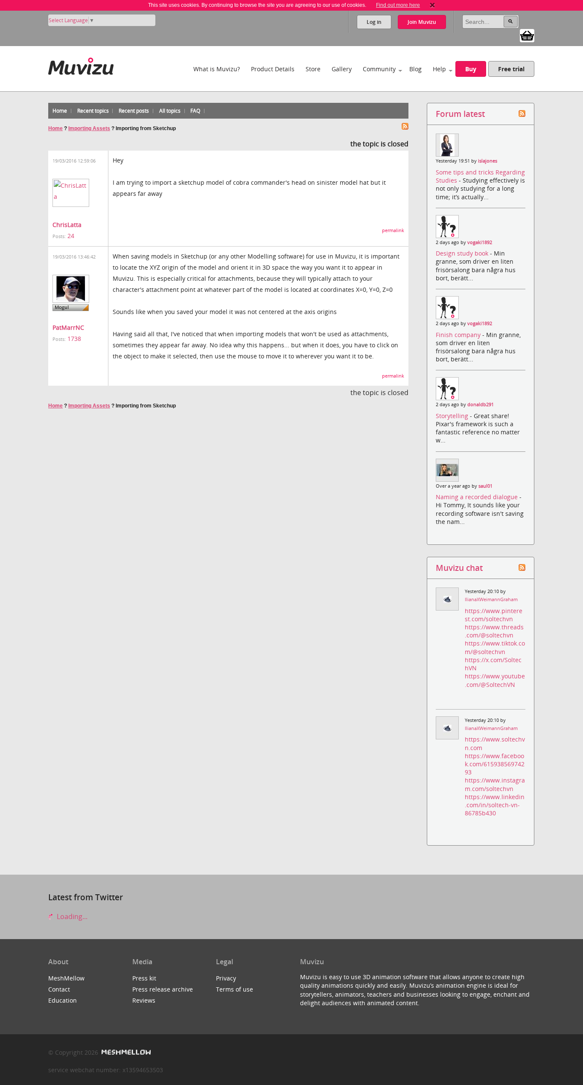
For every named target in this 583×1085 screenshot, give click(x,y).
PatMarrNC (68, 327)
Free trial (511, 69)
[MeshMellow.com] (125, 1052)
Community (379, 69)
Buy (470, 69)
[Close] (432, 5)
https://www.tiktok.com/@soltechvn (495, 647)
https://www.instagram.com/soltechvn (495, 784)
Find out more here (398, 5)
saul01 (485, 486)
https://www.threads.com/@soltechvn (494, 631)
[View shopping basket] (527, 35)
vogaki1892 (479, 242)
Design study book (463, 253)
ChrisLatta (67, 225)
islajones (487, 161)
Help (439, 69)
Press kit (144, 978)
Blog (415, 69)
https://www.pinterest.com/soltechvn (493, 615)
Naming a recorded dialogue (477, 497)
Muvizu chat (459, 567)
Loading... (71, 916)
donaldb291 (480, 404)
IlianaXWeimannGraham (491, 599)
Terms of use (234, 989)
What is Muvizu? (216, 69)
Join (422, 22)
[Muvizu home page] (81, 64)
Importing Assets (89, 128)
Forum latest (460, 113)
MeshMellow (66, 978)
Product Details (272, 69)
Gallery (342, 69)
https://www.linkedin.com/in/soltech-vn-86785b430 (495, 805)
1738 (74, 339)
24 (70, 236)
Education (62, 1000)
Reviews (143, 1000)
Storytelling (453, 416)
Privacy (226, 978)
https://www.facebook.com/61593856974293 (495, 764)
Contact (59, 989)
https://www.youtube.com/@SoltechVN (495, 680)
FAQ (195, 110)
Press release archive (162, 989)
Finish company (459, 335)
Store (313, 69)
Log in (374, 22)
